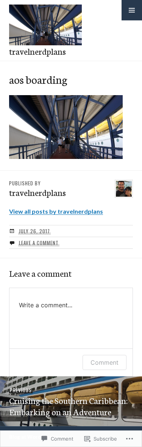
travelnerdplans (37, 51)
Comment (105, 362)
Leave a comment (39, 243)
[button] (132, 10)
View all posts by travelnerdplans (56, 211)
